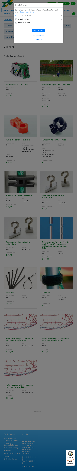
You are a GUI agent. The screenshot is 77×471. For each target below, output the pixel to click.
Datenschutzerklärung (27, 12)
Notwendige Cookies (24, 15)
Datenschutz (38, 39)
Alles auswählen (38, 30)
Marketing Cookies (24, 22)
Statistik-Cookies (23, 19)
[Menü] (74, 451)
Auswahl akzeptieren (38, 35)
